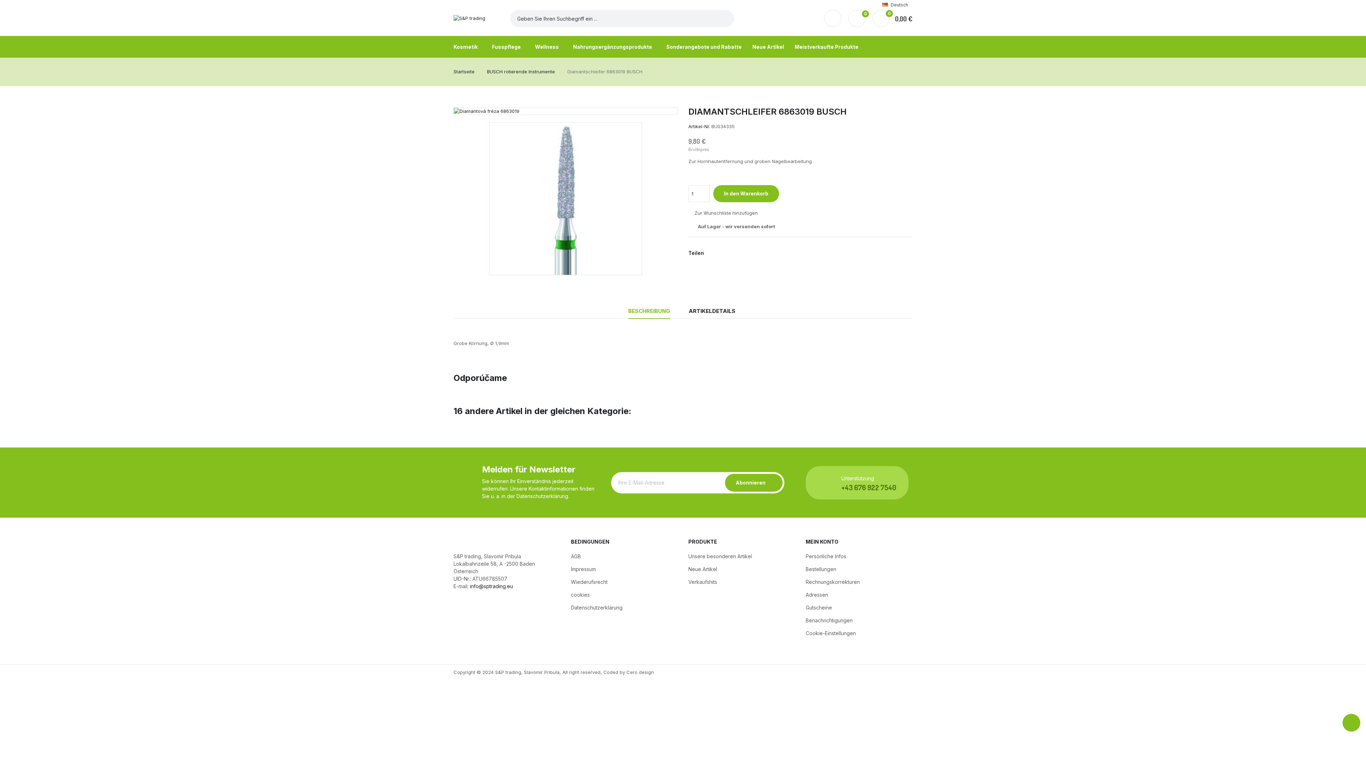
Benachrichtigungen (829, 620)
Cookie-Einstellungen (831, 633)
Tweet (724, 253)
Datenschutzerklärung (597, 608)
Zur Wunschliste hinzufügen (726, 213)
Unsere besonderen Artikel (720, 556)
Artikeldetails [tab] (712, 311)
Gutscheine (819, 608)
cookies (580, 595)
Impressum (583, 569)
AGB (576, 556)
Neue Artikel (702, 569)
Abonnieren (751, 483)
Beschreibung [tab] (649, 311)
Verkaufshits (702, 582)
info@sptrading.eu (491, 586)
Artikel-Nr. (699, 126)
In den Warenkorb (746, 193)
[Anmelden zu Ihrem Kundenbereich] (832, 18)
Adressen (817, 595)
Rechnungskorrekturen (833, 582)
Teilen (713, 253)
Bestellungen (821, 569)
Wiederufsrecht (589, 582)
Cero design (640, 672)
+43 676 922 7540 (868, 487)
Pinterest (736, 253)
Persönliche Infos (826, 556)
